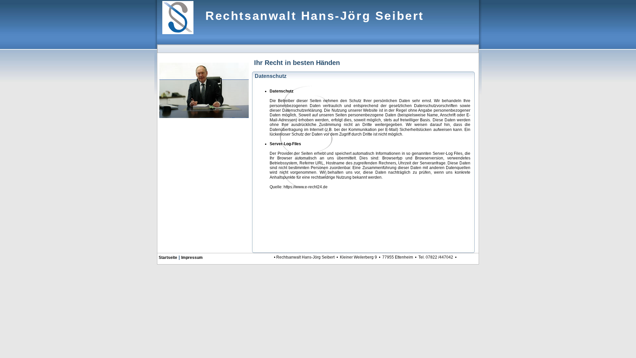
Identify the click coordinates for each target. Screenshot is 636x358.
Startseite (168, 257)
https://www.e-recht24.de (306, 187)
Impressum (192, 257)
